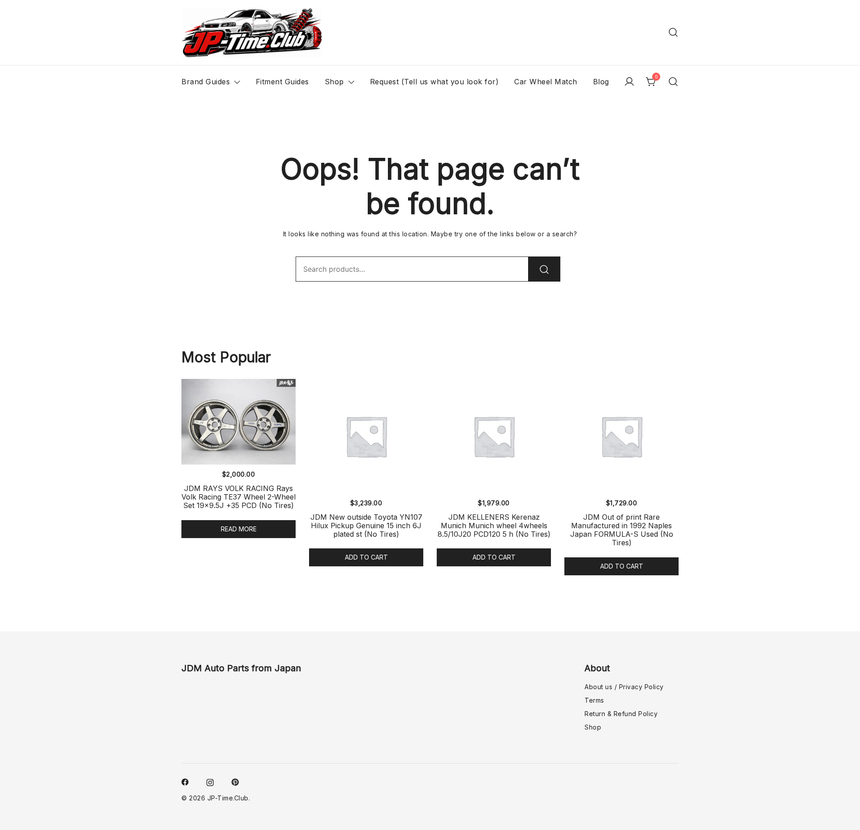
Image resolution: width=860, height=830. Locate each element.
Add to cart (366, 557)
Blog (601, 81)
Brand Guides (205, 81)
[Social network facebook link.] (185, 781)
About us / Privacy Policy (624, 687)
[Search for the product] (544, 269)
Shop (334, 81)
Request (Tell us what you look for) (434, 81)
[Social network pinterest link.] (235, 781)
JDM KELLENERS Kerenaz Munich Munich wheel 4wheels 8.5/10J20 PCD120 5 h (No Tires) (494, 526)
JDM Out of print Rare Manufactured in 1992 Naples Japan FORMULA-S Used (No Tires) (621, 530)
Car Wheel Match (545, 81)
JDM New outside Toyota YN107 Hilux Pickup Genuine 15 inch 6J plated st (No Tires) (366, 526)
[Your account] (629, 81)
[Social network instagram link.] (210, 781)
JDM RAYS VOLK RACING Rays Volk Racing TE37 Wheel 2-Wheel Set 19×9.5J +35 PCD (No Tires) (238, 497)
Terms (594, 700)
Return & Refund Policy (621, 713)
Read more (239, 529)
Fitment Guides (282, 81)
